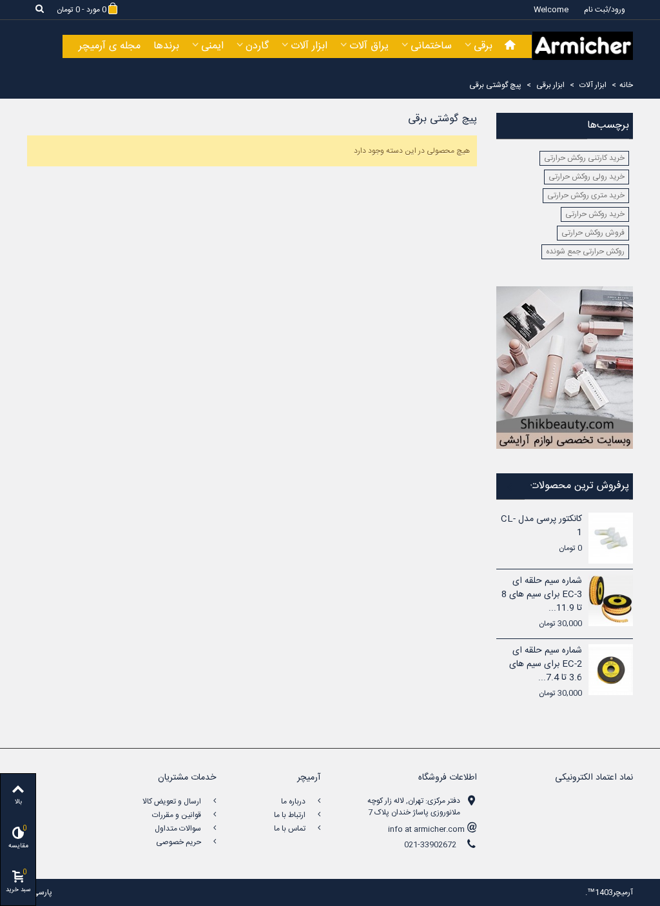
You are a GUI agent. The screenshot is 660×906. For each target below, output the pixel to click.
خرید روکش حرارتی (595, 214)
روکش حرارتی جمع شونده (585, 251)
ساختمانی (431, 46)
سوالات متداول (179, 828)
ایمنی (212, 46)
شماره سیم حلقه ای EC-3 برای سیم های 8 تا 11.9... (541, 595)
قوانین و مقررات (177, 815)
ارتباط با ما (290, 815)
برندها (166, 46)
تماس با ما (290, 828)
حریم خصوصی (179, 842)
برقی (483, 46)
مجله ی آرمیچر (110, 46)
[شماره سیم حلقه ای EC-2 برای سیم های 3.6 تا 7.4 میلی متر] (611, 669)
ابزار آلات (309, 46)
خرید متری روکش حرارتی (586, 195)
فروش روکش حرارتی (593, 232)
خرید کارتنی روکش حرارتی (584, 158)
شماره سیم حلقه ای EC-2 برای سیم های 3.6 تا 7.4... (545, 664)
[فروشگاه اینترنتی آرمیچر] (582, 45)
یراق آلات (369, 46)
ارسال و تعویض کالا (172, 801)
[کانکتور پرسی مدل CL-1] (611, 538)
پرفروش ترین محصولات (579, 486)
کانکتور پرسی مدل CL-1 (541, 526)
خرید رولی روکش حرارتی (586, 176)
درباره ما (294, 801)
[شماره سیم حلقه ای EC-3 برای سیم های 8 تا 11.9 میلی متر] (611, 600)
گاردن (257, 46)
